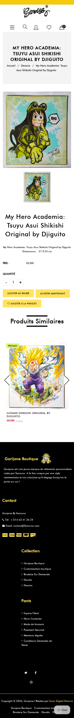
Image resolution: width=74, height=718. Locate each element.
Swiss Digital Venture (61, 700)
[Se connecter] (36, 28)
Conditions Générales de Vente (36, 643)
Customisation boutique (37, 568)
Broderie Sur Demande (37, 574)
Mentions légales (33, 635)
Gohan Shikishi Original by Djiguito (28, 415)
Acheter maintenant (52, 293)
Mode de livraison (34, 624)
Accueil (11, 65)
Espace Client (31, 613)
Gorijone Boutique (34, 563)
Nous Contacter (33, 618)
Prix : (6, 263)
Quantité (9, 273)
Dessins (25, 65)
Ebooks (28, 579)
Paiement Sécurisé (34, 629)
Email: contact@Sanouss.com (22, 525)
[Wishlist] (49, 28)
